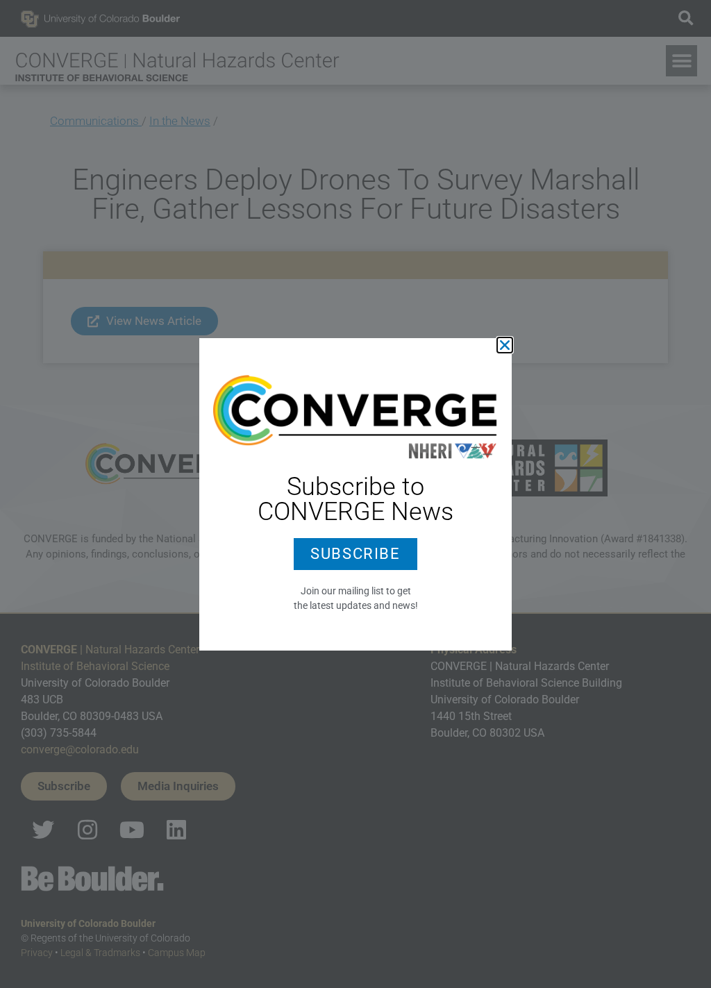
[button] (505, 345)
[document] (355, 494)
